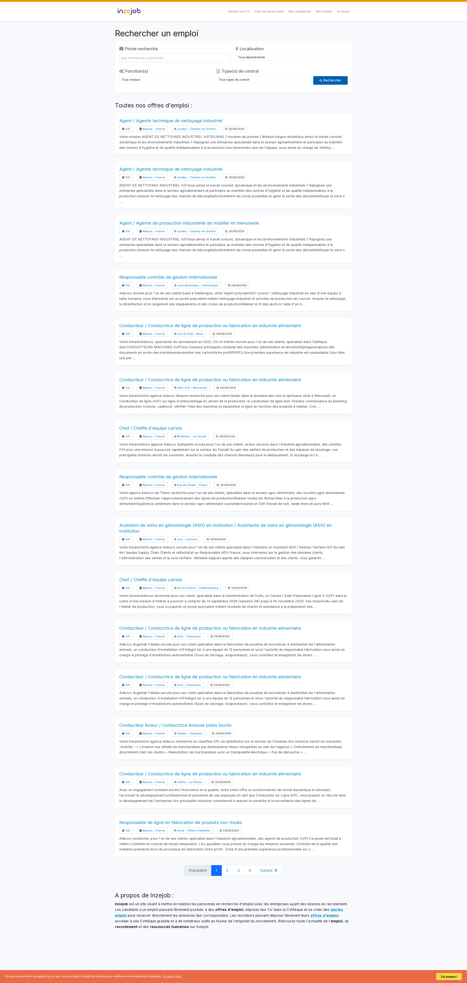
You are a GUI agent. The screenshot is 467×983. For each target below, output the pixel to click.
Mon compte (324, 11)
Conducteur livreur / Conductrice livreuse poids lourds (175, 725)
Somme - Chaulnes (189, 733)
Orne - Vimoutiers (188, 636)
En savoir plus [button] (172, 976)
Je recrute (343, 11)
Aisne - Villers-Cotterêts (193, 830)
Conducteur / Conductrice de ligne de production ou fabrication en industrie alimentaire (210, 325)
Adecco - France (153, 128)
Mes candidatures (299, 11)
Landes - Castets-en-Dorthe (196, 128)
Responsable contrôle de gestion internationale (168, 277)
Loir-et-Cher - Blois (189, 333)
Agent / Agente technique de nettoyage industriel (170, 120)
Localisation (251, 48)
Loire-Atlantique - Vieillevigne (197, 285)
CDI (127, 128)
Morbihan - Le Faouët (191, 436)
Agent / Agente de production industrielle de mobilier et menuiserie (189, 223)
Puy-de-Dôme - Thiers (191, 484)
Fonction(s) (136, 71)
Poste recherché (141, 48)
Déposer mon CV (239, 11)
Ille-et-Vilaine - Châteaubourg (197, 587)
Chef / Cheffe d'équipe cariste (150, 428)
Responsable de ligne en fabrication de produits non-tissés (180, 822)
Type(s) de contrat (240, 71)
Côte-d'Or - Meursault (191, 387)
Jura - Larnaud (186, 539)
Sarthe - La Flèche (189, 782)
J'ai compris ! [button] (449, 976)
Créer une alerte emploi (269, 11)
